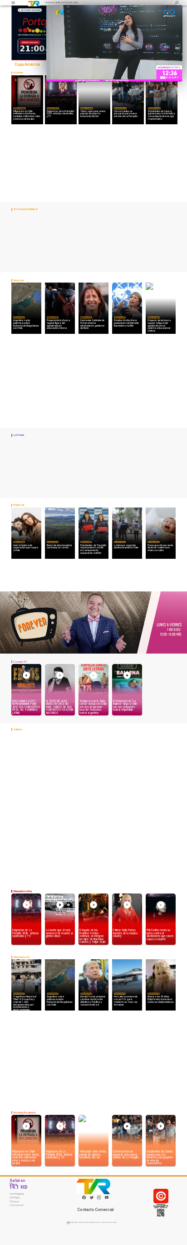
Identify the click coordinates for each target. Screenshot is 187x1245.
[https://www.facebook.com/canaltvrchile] (84, 1197)
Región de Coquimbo (53, 107)
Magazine (19, 107)
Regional (86, 541)
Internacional (19, 993)
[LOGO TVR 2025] (33, 2)
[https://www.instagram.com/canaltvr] (99, 1199)
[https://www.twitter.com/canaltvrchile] (92, 1199)
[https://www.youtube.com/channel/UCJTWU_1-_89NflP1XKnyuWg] (106, 1199)
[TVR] (13, 2)
